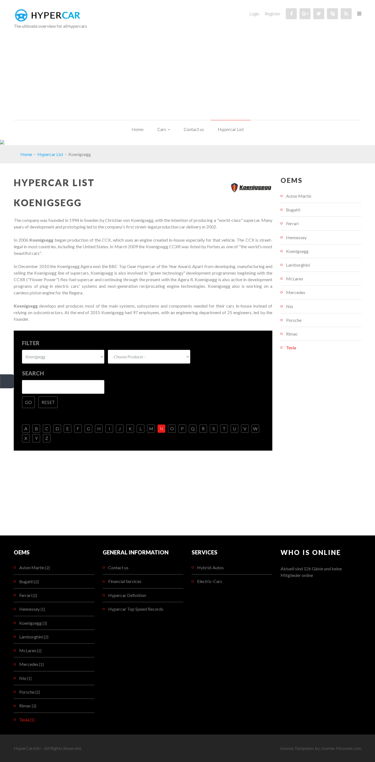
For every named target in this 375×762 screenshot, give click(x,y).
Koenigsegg (297, 251)
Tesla (291, 347)
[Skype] (332, 13)
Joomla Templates (297, 748)
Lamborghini (298, 264)
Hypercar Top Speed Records (135, 609)
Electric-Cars (209, 581)
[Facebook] (291, 13)
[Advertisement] (187, 78)
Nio (289, 306)
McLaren (294, 278)
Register (272, 13)
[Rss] (346, 13)
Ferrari (292, 223)
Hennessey (296, 237)
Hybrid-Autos (210, 567)
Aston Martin (298, 196)
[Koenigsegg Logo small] (251, 187)
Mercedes (295, 292)
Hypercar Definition (127, 595)
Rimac (292, 333)
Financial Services (124, 581)
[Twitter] (318, 13)
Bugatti (293, 209)
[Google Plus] (305, 13)
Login (254, 13)
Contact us (118, 567)
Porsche (293, 320)
